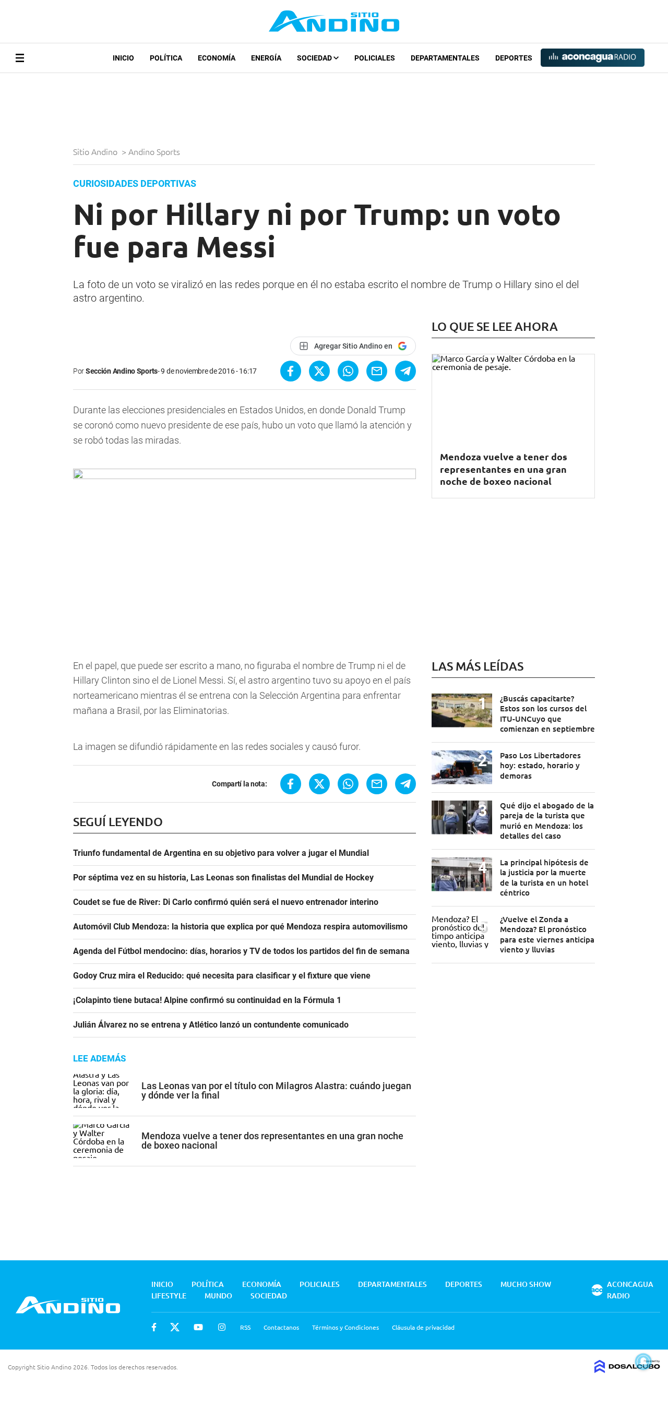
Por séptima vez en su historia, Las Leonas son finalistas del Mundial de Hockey (223, 878)
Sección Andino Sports (122, 371)
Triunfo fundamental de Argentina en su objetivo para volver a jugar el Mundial (221, 853)
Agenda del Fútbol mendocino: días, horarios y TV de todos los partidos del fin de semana (241, 951)
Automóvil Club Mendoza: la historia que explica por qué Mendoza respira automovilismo (240, 927)
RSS (245, 1327)
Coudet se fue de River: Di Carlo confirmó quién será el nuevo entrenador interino (225, 902)
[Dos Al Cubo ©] (627, 1369)
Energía (266, 58)
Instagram (222, 1327)
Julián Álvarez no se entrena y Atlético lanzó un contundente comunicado (211, 1025)
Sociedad (315, 58)
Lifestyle (168, 1295)
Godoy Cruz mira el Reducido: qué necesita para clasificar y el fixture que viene (222, 976)
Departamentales (445, 58)
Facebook (154, 1327)
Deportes (513, 58)
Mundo (218, 1295)
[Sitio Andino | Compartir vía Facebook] (290, 371)
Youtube (198, 1327)
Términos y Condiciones (345, 1327)
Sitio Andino (96, 151)
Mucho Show (525, 1284)
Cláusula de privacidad (423, 1327)
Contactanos (281, 1327)
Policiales (374, 58)
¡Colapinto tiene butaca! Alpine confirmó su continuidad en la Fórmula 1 (207, 1000)
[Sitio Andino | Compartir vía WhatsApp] (348, 371)
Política (166, 58)
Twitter (175, 1327)
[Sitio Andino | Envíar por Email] (376, 371)
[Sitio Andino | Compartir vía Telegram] (405, 371)
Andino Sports (155, 151)
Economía (216, 58)
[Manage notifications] (643, 1361)
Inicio (123, 58)
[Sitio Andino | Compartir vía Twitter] (319, 371)
